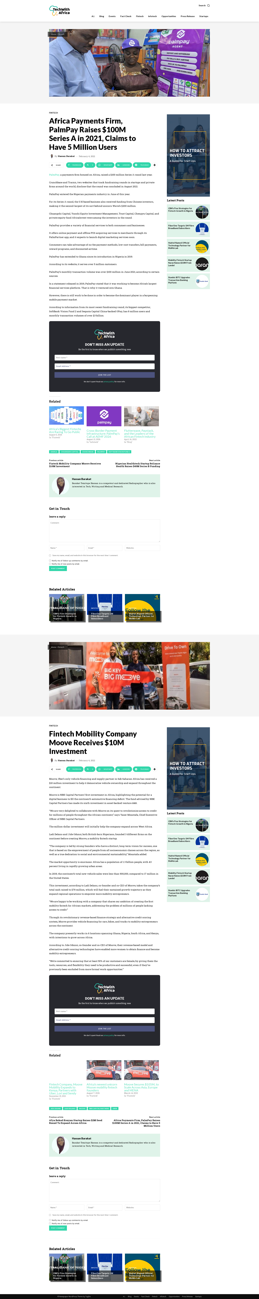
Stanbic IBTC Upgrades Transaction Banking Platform (179, 280)
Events (136, 1296)
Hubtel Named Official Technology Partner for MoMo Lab (141, 616)
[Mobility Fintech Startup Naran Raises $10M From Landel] (202, 263)
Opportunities (174, 1296)
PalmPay (101, 452)
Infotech (95, 608)
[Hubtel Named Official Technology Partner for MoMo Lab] (142, 607)
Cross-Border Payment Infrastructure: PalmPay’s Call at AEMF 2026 (103, 433)
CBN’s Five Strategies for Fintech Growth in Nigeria (65, 616)
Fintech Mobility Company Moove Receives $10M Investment (75, 465)
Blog (129, 1296)
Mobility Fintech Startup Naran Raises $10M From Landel (180, 263)
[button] (204, 5)
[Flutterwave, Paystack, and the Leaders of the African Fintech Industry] (141, 416)
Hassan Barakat (66, 156)
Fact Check (145, 1296)
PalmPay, (54, 174)
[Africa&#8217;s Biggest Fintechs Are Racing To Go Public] (66, 415)
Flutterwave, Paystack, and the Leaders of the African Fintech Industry (140, 433)
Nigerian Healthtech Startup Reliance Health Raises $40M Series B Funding (137, 465)
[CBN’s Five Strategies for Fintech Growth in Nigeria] (66, 607)
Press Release (187, 1296)
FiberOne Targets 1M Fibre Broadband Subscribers (102, 616)
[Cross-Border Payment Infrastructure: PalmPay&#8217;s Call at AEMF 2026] (104, 416)
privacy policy (109, 382)
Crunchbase (87, 452)
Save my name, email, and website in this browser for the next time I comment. (85, 555)
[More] (154, 165)
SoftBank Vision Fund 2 (119, 452)
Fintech (61, 34)
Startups (198, 1296)
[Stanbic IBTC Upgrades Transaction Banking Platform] (202, 281)
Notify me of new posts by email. (66, 564)
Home (53, 34)
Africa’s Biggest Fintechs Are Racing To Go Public (65, 430)
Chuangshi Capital (69, 452)
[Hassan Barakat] (52, 156)
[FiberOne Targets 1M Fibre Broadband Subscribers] (104, 607)
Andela (54, 452)
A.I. (124, 1296)
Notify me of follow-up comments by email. (70, 561)
